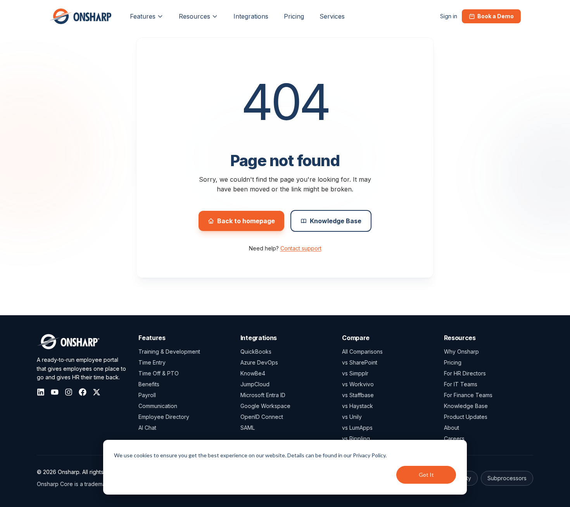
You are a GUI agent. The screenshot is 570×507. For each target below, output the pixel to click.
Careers (454, 438)
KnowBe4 (252, 373)
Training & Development (169, 351)
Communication (157, 406)
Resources (194, 16)
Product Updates (465, 416)
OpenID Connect (261, 416)
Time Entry (152, 362)
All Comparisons (362, 351)
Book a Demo (495, 16)
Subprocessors (507, 478)
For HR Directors (465, 373)
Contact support (300, 248)
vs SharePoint (359, 362)
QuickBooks (255, 351)
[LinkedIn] (41, 392)
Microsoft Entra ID (262, 395)
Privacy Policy (369, 455)
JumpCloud (254, 384)
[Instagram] (69, 392)
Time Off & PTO (158, 373)
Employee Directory (163, 416)
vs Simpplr (355, 373)
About (451, 427)
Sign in (448, 16)
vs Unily (352, 416)
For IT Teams (460, 384)
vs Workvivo (358, 384)
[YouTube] (55, 392)
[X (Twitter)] (96, 392)
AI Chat (147, 427)
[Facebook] (82, 392)
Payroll (147, 395)
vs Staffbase (358, 395)
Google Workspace (265, 406)
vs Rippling (356, 438)
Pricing (452, 362)
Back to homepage (246, 221)
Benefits (148, 384)
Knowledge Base (335, 221)
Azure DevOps (259, 362)
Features (142, 16)
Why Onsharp (461, 351)
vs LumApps (357, 427)
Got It (426, 474)
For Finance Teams (468, 395)
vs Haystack (357, 406)
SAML (247, 427)
